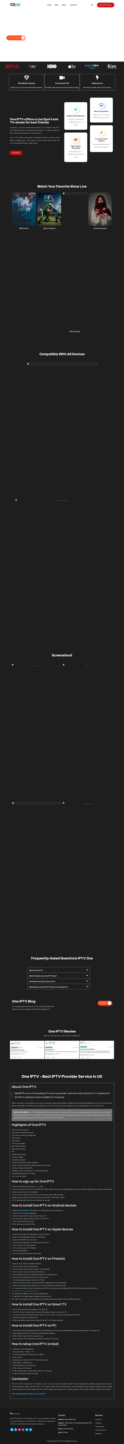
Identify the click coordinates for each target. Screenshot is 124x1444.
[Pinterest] (19, 1429)
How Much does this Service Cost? (42, 981)
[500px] (30, 1429)
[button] (58, 970)
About (64, 5)
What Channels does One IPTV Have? (43, 976)
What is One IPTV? (36, 970)
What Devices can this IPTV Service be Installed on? (48, 987)
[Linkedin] (15, 1429)
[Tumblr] (23, 1429)
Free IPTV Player (14, 38)
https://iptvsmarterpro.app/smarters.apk (24, 1291)
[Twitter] (12, 1429)
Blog (56, 5)
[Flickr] (26, 1429)
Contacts (73, 5)
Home (49, 5)
